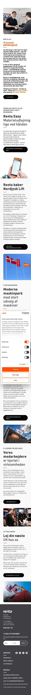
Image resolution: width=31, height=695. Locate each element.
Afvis (15, 380)
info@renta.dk (10, 623)
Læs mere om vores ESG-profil (13, 417)
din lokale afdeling (19, 92)
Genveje (6, 670)
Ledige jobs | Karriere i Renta (13, 678)
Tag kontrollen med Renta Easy (14, 149)
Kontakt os (8, 628)
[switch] (26, 347)
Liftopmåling (7, 664)
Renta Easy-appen (21, 90)
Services (6, 653)
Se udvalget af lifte (12, 575)
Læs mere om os (11, 502)
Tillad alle (15, 369)
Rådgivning (7, 658)
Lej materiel (9, 97)
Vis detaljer (22, 364)
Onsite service (8, 661)
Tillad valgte (15, 375)
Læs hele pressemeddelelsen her (13, 247)
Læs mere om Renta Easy (11, 675)
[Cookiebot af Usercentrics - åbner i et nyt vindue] (22, 313)
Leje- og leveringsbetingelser (13, 681)
